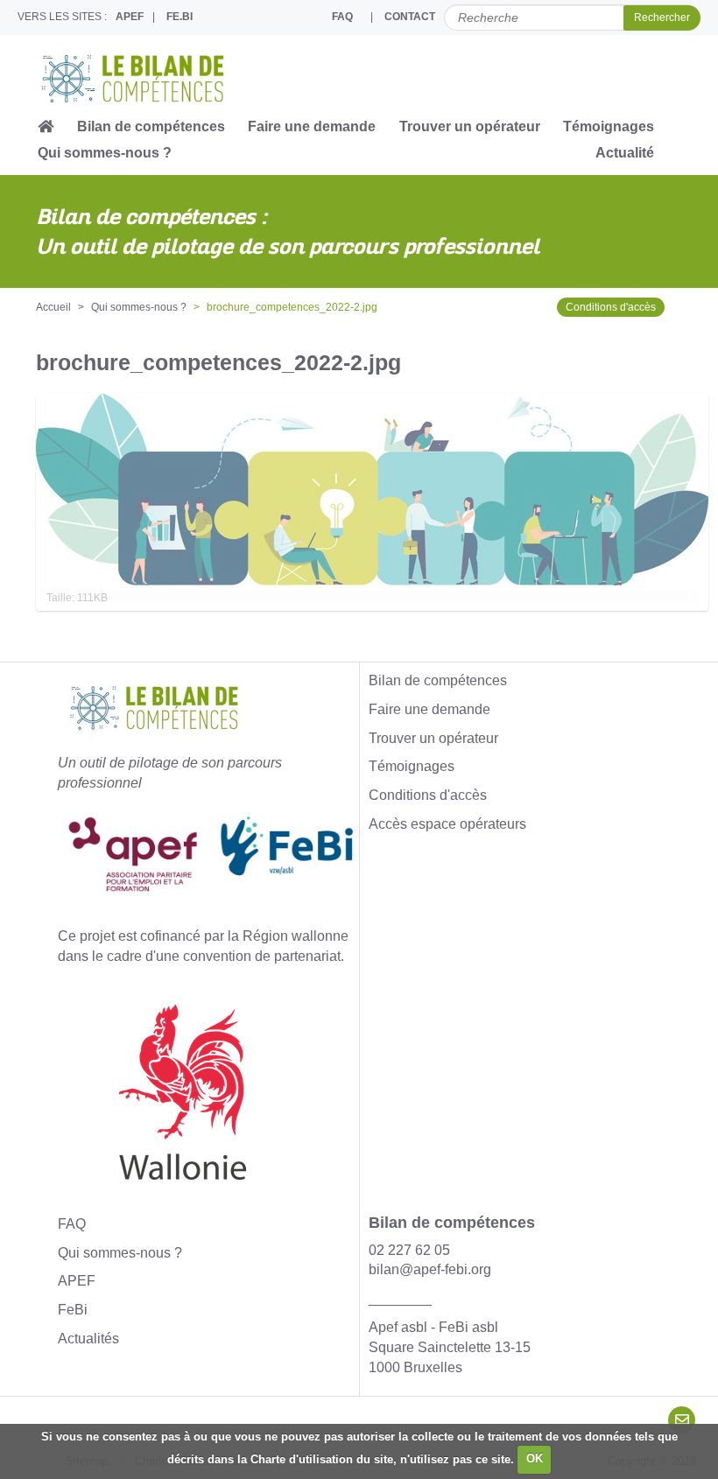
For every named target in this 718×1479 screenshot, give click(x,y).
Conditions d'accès (611, 307)
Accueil (53, 307)
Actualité (624, 152)
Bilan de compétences (151, 126)
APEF (130, 17)
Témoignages (608, 126)
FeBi (73, 1309)
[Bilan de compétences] (150, 79)
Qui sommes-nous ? (105, 152)
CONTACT (409, 17)
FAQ (342, 17)
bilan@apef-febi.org (430, 1269)
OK (534, 1458)
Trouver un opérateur (469, 126)
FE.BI (179, 17)
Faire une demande (312, 126)
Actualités (88, 1338)
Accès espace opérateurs (447, 824)
